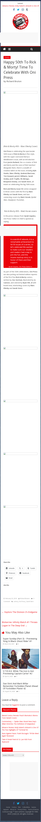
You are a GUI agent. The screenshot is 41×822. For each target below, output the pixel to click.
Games (33, 807)
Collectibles (26, 807)
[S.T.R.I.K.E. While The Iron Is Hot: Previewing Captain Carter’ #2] (20, 650)
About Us (13, 809)
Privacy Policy (22, 809)
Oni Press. (22, 601)
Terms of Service (33, 809)
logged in (15, 705)
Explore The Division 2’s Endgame (19, 612)
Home (8, 807)
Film (19, 807)
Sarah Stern (30, 601)
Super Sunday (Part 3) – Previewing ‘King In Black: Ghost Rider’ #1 (20, 640)
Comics (7, 57)
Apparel (6, 809)
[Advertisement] (24, 776)
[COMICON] (20, 14)
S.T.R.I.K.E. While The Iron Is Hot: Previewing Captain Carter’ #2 (18, 672)
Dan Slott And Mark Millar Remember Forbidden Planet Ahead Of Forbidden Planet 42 (20, 686)
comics (15, 601)
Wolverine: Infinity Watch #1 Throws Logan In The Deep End (19, 624)
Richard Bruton (25, 598)
